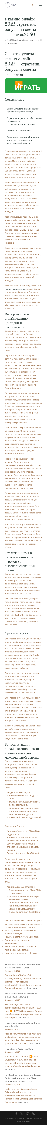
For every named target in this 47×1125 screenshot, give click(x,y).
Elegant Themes (24, 1118)
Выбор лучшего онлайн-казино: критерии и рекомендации (23, 110)
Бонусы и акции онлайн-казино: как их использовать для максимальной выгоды (24, 140)
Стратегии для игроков (18, 130)
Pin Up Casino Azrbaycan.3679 (19, 1049)
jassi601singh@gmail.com (17, 40)
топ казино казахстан (15, 289)
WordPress (24, 1121)
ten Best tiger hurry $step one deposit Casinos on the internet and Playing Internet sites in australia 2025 (23, 1078)
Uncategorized (11, 43)
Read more (32, 988)
